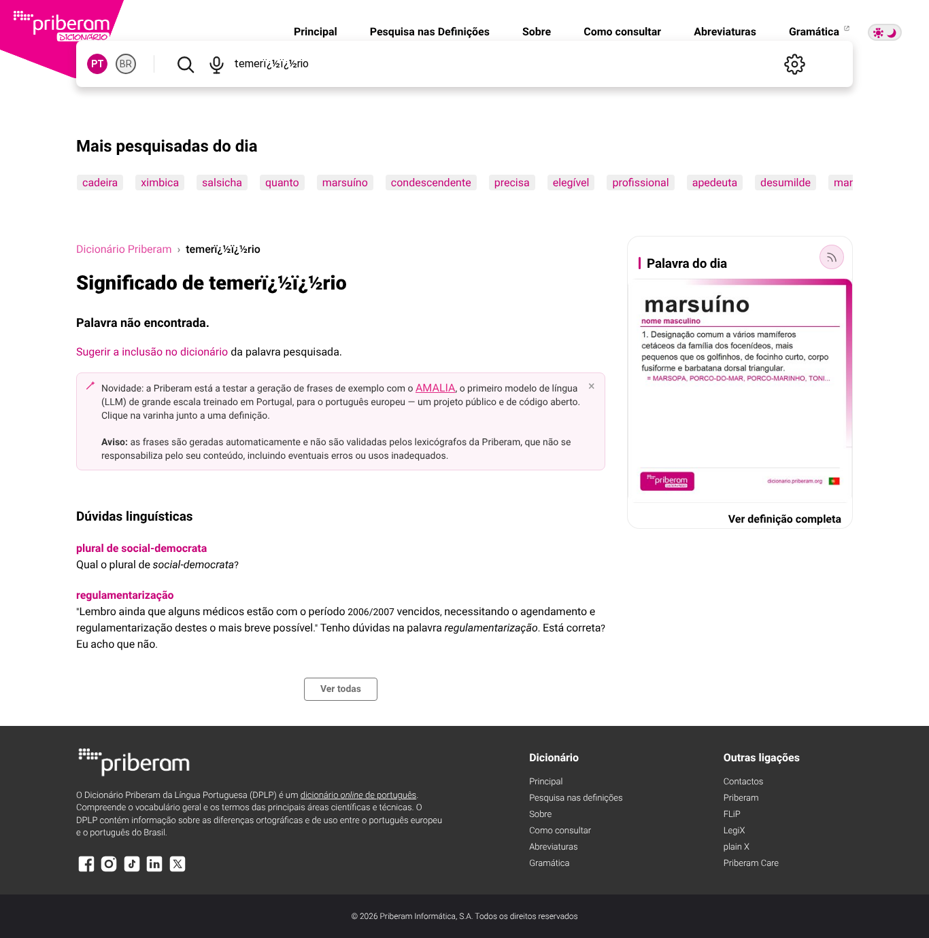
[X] (177, 870)
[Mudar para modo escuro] (885, 32)
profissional (640, 182)
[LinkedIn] (154, 870)
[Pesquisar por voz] (216, 64)
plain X (736, 847)
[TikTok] (132, 870)
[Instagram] (109, 870)
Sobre (536, 31)
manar (849, 182)
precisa (512, 182)
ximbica (160, 182)
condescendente (431, 182)
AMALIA (436, 387)
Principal (315, 31)
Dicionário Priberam (123, 249)
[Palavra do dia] (832, 257)
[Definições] (794, 64)
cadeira (100, 182)
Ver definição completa (784, 519)
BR (126, 63)
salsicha (222, 182)
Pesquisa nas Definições (430, 31)
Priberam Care (751, 863)
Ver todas (340, 689)
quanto (282, 182)
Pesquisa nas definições (575, 798)
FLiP (732, 815)
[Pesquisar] (185, 64)
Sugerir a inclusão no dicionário (152, 351)
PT (97, 63)
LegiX (734, 831)
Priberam (741, 798)
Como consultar (622, 31)
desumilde (785, 182)
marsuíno (345, 182)
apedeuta (714, 182)
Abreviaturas (725, 31)
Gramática (815, 31)
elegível (571, 182)
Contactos (744, 782)
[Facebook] (86, 870)
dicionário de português (359, 796)
